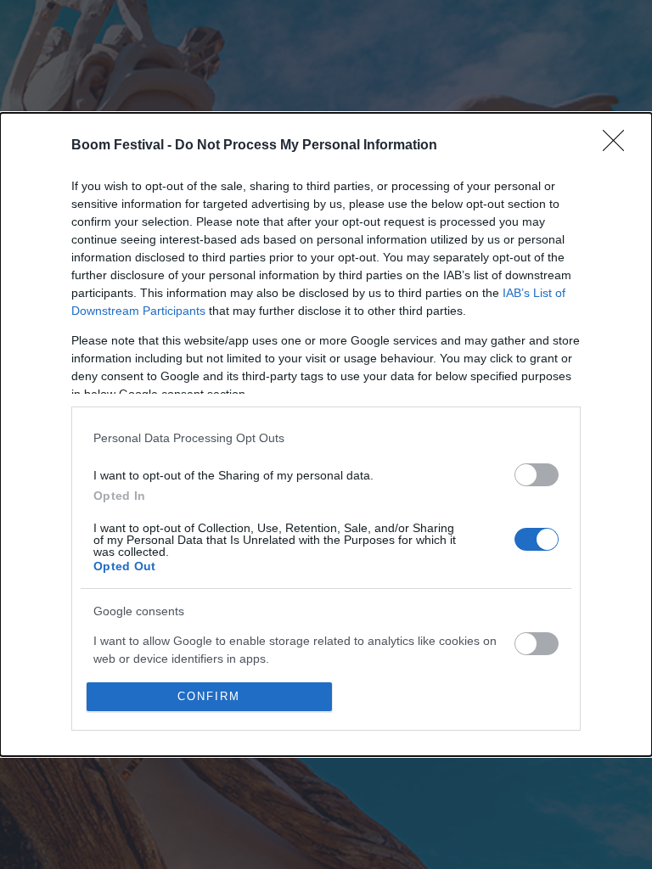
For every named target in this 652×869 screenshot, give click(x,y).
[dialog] (326, 434)
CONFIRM (208, 696)
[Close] (619, 146)
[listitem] (326, 437)
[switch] (536, 474)
